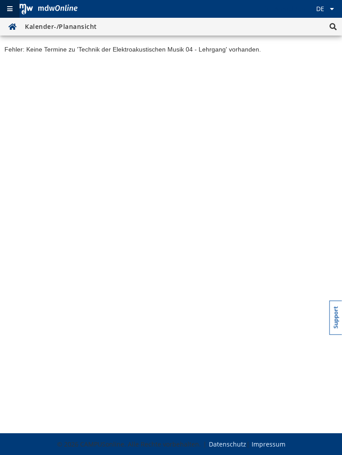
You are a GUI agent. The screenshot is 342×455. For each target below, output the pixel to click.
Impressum (268, 444)
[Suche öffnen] (333, 27)
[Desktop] (48, 9)
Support (336, 317)
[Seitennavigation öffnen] (10, 9)
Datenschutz (227, 444)
